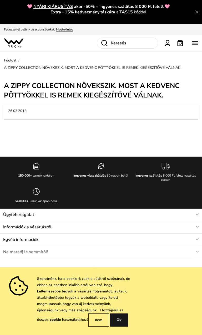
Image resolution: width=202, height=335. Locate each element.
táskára (107, 12)
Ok (119, 319)
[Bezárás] (196, 12)
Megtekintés (64, 29)
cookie (55, 319)
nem (98, 319)
